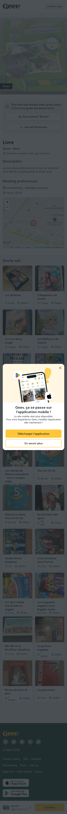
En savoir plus (34, 443)
